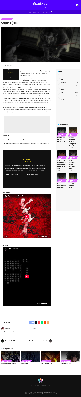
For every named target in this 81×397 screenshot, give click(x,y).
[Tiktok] (67, 92)
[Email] (68, 65)
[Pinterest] (40, 7)
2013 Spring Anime (66, 361)
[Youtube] (67, 89)
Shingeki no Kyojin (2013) (66, 364)
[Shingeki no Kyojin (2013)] (70, 356)
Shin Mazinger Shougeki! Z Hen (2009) (9, 364)
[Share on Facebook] (58, 65)
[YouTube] (38, 7)
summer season (28, 317)
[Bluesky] (44, 7)
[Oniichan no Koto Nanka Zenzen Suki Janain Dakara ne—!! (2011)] (73, 131)
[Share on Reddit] (66, 65)
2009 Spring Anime (6, 361)
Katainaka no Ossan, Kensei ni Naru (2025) (61, 186)
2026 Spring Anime (72, 181)
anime (13, 317)
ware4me (8, 328)
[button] (2, 5)
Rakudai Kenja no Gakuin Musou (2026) (61, 140)
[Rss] (45, 7)
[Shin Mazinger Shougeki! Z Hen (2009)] (10, 356)
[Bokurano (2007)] (30, 356)
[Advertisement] (27, 124)
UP (45, 391)
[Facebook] (35, 7)
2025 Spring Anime (61, 158)
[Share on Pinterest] (62, 65)
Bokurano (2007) (24, 364)
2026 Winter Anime (72, 158)
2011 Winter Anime (72, 135)
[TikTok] (41, 7)
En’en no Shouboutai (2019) (46, 364)
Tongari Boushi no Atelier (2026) (72, 186)
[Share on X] (60, 65)
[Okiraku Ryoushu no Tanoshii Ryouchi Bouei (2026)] (73, 154)
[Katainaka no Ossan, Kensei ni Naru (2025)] (61, 177)
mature (23, 317)
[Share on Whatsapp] (64, 65)
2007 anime (10, 317)
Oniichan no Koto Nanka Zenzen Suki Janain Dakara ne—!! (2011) (72, 141)
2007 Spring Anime (26, 361)
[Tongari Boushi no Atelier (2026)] (73, 177)
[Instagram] (39, 7)
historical (20, 317)
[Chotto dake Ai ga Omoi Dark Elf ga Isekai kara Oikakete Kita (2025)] (61, 154)
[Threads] (43, 7)
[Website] (37, 329)
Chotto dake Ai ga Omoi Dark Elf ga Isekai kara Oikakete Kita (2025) (61, 164)
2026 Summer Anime (61, 135)
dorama (16, 317)
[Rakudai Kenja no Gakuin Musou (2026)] (61, 131)
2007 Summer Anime (6, 19)
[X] (36, 7)
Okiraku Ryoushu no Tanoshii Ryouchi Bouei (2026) (72, 164)
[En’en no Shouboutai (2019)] (50, 356)
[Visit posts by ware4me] (2, 328)
